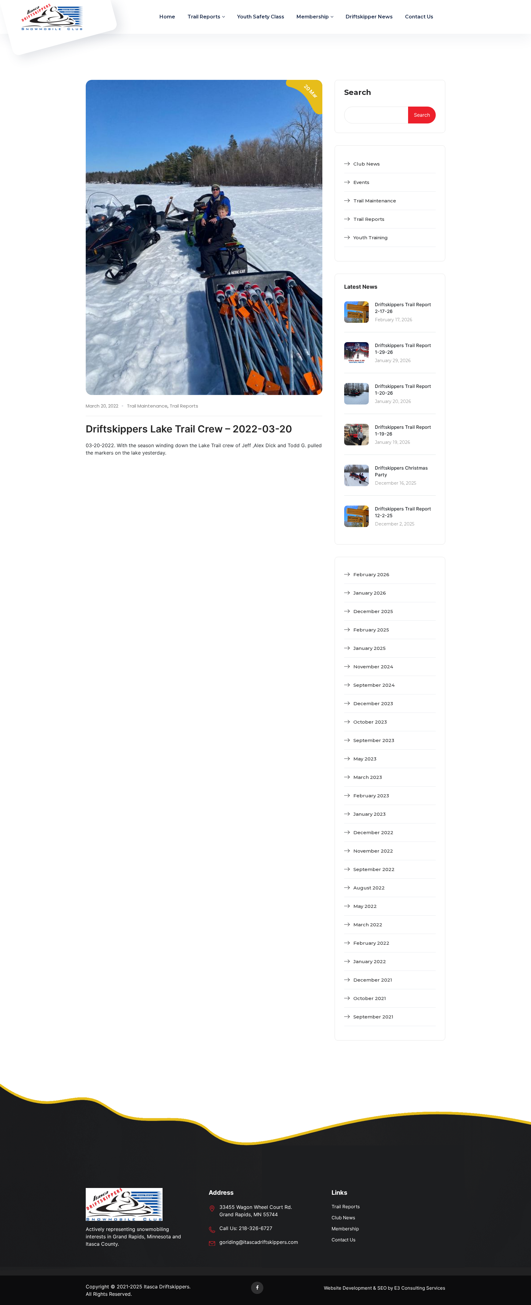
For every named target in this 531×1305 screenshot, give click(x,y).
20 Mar (311, 91)
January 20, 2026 (393, 401)
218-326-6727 (255, 1228)
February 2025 (371, 630)
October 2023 (370, 722)
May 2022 (365, 906)
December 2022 (373, 832)
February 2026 (371, 574)
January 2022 (369, 961)
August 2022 (369, 888)
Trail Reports (203, 17)
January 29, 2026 (393, 360)
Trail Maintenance (147, 406)
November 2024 (373, 667)
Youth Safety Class (260, 17)
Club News (366, 164)
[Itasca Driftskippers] (52, 17)
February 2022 (371, 943)
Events (361, 182)
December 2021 (372, 980)
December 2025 (373, 611)
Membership (313, 17)
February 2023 (371, 796)
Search (357, 93)
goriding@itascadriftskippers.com (258, 1242)
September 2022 (374, 869)
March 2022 (367, 925)
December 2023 (373, 703)
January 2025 (369, 648)
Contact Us (419, 17)
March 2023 (367, 777)
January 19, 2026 (392, 442)
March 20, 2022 (102, 406)
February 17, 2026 (393, 319)
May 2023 (364, 759)
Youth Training (370, 237)
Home (167, 17)
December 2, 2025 (394, 524)
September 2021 (373, 1017)
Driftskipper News (369, 17)
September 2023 (373, 740)
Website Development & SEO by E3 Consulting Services (384, 1288)
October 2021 (369, 998)
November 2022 (373, 851)
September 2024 (374, 685)
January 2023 (369, 814)
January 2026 (369, 593)
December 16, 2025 (395, 483)
